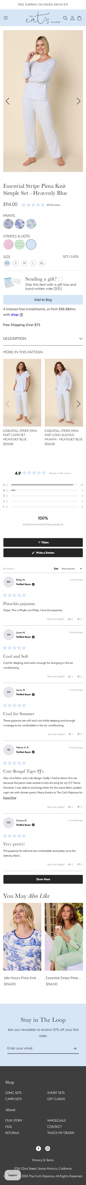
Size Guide (71, 256)
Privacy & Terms (43, 1160)
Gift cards (56, 1099)
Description (14, 338)
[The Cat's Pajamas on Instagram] (47, 1148)
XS (7, 263)
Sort (56, 568)
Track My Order (60, 1133)
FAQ (8, 1126)
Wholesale (56, 1120)
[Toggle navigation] (5, 18)
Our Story (13, 1120)
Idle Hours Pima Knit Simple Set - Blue (33, 978)
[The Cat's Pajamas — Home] (43, 17)
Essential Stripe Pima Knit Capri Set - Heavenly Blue (20, 435)
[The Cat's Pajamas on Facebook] (38, 1148)
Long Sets (13, 1093)
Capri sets (13, 1099)
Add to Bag (43, 299)
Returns (12, 1133)
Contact (54, 1126)
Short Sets (56, 1093)
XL (42, 263)
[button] (65, 18)
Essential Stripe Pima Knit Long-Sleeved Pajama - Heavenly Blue (64, 435)
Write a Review (50, 554)
